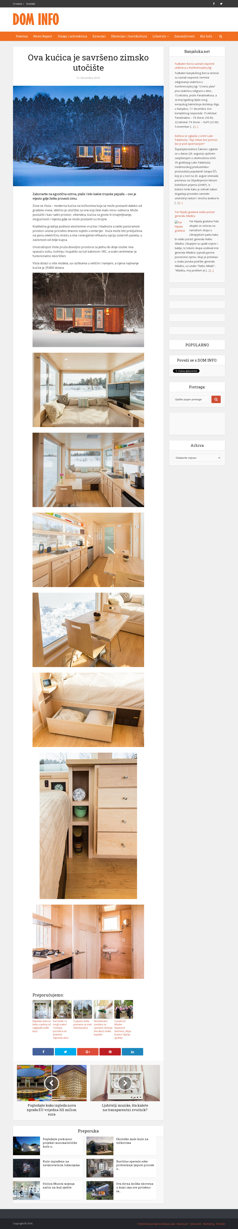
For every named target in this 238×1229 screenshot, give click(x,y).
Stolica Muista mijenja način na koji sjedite (59, 1185)
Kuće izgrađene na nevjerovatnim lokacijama (61, 1163)
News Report (42, 36)
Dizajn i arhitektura (72, 36)
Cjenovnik (195, 1223)
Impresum (182, 1223)
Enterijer (99, 36)
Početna (22, 36)
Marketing (208, 1223)
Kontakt (30, 3)
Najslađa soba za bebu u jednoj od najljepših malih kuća (42, 1026)
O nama (17, 3)
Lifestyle (159, 36)
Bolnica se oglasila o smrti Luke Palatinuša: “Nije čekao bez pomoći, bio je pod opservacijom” (196, 139)
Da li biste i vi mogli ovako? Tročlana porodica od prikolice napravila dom (60, 1029)
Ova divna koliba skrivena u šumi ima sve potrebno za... (134, 1187)
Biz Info (206, 36)
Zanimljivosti (184, 36)
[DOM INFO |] (36, 19)
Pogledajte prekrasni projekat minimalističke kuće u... (60, 1142)
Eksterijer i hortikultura (129, 36)
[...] (196, 126)
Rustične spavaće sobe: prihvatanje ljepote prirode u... (135, 1165)
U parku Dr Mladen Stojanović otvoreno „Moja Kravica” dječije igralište (122, 1029)
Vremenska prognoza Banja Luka (156, 1223)
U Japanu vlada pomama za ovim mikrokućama (82, 1024)
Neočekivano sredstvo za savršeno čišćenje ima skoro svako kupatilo (103, 1028)
